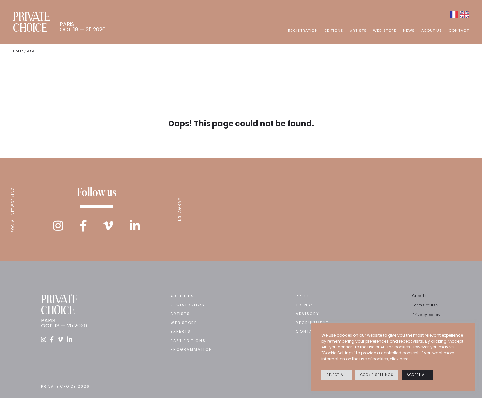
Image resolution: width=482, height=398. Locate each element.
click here (399, 359)
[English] (464, 14)
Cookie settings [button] (376, 374)
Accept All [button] (418, 374)
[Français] (454, 14)
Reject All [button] (336, 374)
